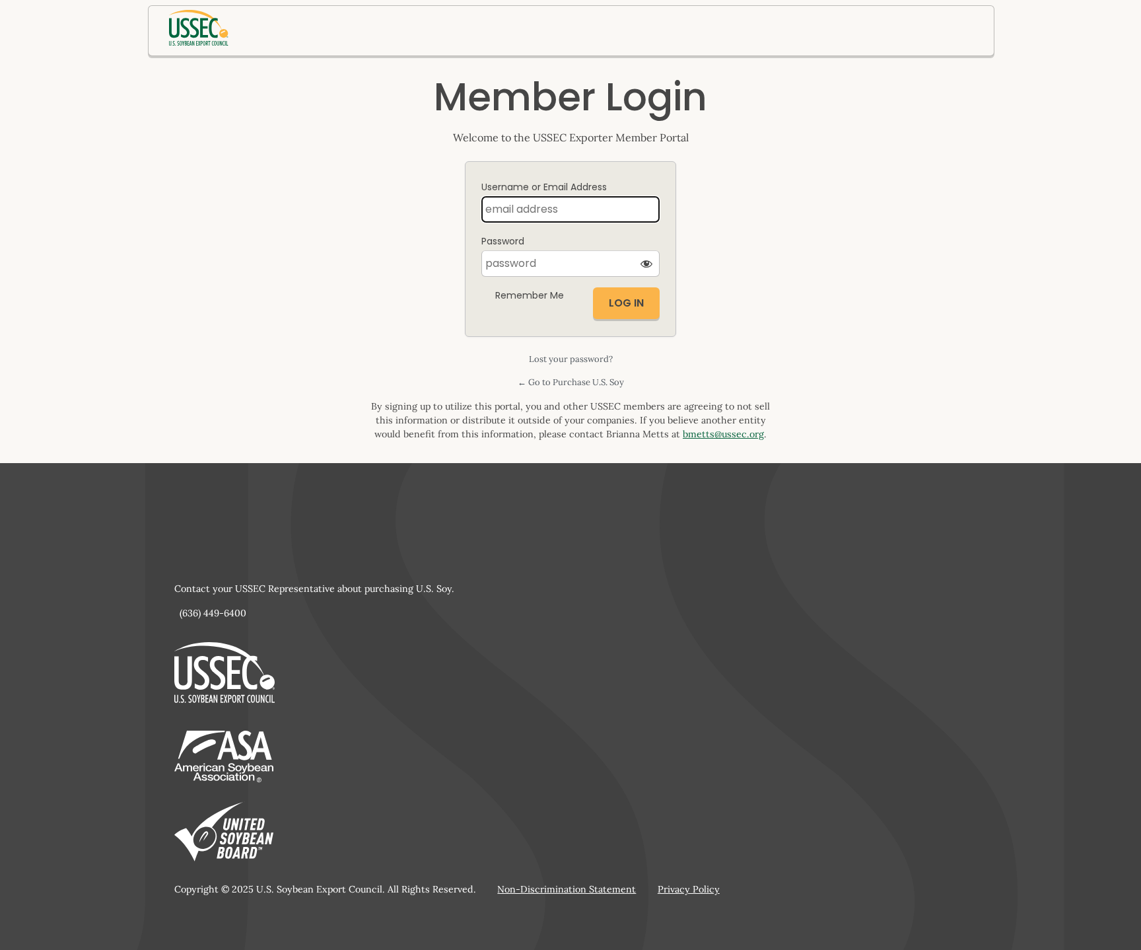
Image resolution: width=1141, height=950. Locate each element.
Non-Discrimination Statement (566, 889)
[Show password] (646, 263)
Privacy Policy (689, 889)
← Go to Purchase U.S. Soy (571, 382)
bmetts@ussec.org (723, 434)
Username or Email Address (544, 187)
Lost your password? (571, 359)
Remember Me (529, 295)
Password (502, 241)
